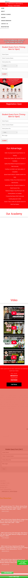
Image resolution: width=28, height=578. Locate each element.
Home (2, 8)
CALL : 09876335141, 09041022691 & (14, 3)
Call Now (14, 384)
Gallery (3, 17)
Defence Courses (6, 14)
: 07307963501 (5, 538)
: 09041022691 (5, 511)
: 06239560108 (5, 564)
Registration (5, 26)
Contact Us (4, 23)
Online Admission (6, 20)
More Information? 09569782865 (22, 562)
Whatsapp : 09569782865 (14, 5)
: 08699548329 (5, 551)
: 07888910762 (5, 524)
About (3, 11)
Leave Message (8, 572)
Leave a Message (14, 576)
